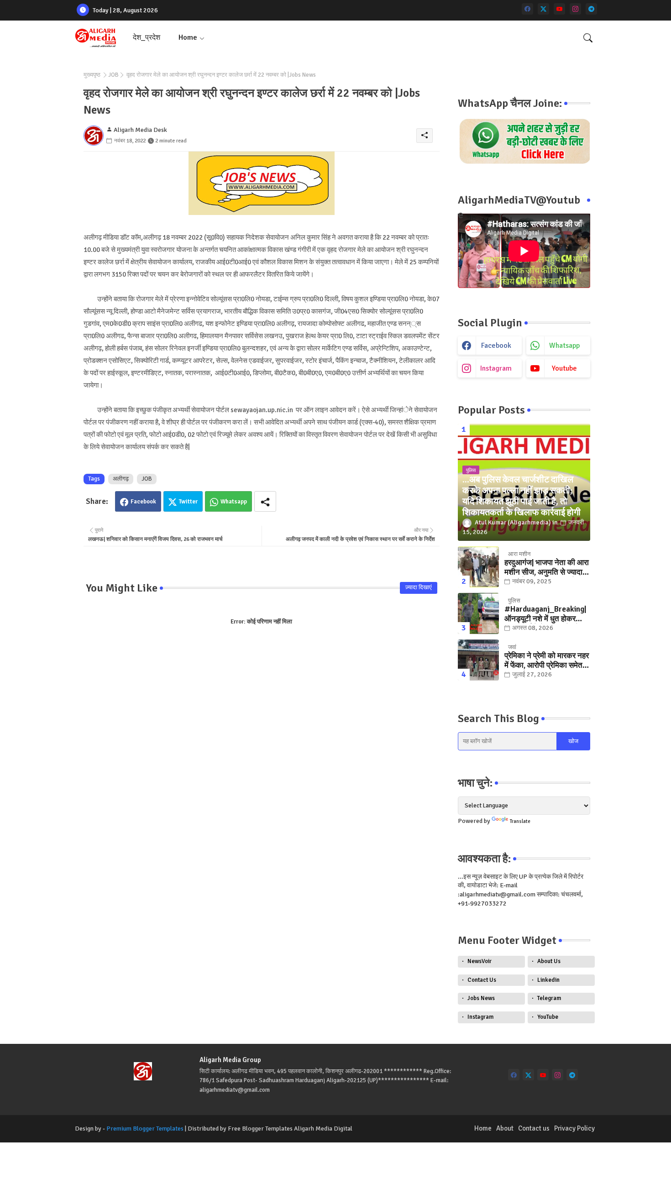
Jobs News (481, 998)
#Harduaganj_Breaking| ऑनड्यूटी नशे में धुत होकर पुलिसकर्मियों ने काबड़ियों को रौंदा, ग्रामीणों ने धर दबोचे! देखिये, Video (545, 614)
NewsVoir (479, 961)
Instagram (480, 1017)
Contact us (534, 1128)
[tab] (146, 38)
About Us (549, 961)
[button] (588, 38)
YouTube (547, 1017)
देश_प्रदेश (146, 37)
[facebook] (527, 9)
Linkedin (548, 980)
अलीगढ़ (121, 478)
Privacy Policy (574, 1128)
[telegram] (591, 9)
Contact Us (481, 980)
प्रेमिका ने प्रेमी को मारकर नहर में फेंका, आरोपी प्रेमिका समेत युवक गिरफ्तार (546, 660)
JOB (113, 75)
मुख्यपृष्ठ (92, 75)
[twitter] (543, 9)
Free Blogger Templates (260, 1128)
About (505, 1128)
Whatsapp (233, 501)
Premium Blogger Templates (144, 1128)
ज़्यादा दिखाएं (418, 587)
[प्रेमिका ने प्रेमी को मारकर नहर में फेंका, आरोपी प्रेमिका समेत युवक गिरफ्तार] (478, 660)
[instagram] (575, 9)
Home (187, 37)
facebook (496, 345)
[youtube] (559, 9)
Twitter (188, 501)
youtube (564, 368)
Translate (520, 821)
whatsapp (564, 345)
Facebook (143, 501)
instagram (496, 368)
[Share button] (265, 501)
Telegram (549, 998)
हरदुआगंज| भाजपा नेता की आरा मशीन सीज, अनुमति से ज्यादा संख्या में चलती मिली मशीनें (546, 567)
